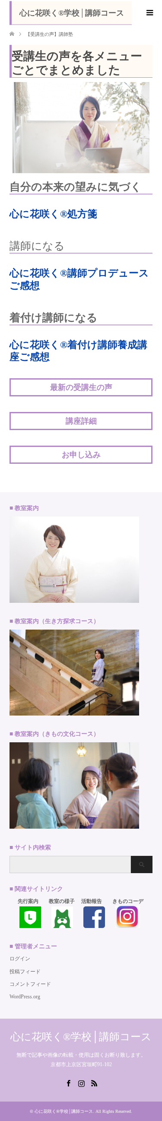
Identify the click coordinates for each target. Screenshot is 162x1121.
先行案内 (28, 901)
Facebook (68, 1082)
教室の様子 (62, 901)
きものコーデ (127, 901)
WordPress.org (25, 997)
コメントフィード (30, 984)
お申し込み (81, 454)
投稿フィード (25, 972)
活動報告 (91, 901)
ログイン (20, 959)
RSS (94, 1082)
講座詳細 (81, 421)
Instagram (81, 1082)
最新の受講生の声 (81, 387)
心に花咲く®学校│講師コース (71, 13)
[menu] (149, 13)
